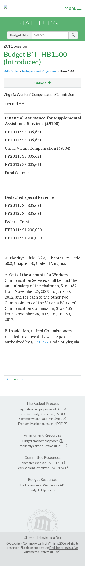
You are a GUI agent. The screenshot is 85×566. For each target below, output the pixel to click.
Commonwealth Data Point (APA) (41, 419)
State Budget (42, 23)
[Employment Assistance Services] (8, 379)
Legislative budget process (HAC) (41, 409)
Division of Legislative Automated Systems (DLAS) (51, 550)
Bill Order (11, 71)
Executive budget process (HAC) (41, 414)
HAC (50, 463)
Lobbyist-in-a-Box (49, 538)
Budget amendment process (41, 441)
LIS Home (28, 538)
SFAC (58, 463)
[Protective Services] (21, 379)
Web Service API (54, 485)
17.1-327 (41, 342)
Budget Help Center (42, 490)
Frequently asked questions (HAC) (41, 446)
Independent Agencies (39, 71)
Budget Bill (18, 35)
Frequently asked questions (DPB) (40, 424)
